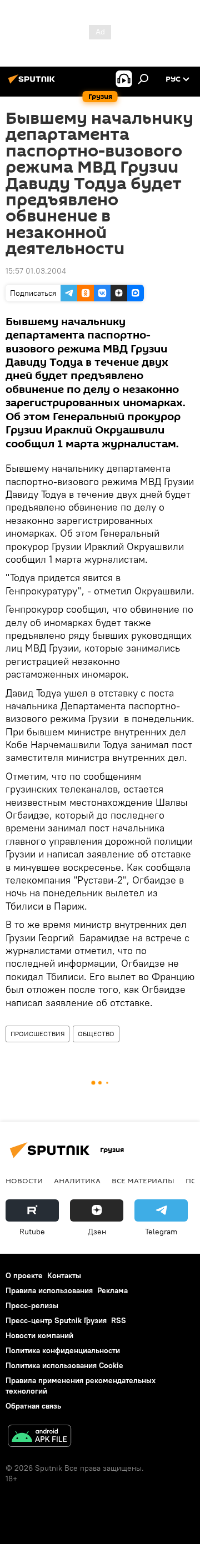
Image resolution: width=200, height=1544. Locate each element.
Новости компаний (39, 1335)
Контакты (64, 1275)
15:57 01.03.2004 (36, 271)
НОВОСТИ (24, 1180)
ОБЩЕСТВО (96, 1034)
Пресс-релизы (32, 1305)
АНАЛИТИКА (77, 1180)
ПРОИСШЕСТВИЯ (37, 1034)
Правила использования (49, 1290)
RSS (118, 1320)
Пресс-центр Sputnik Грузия (56, 1320)
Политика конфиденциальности (63, 1350)
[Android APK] (39, 1437)
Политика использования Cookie (64, 1365)
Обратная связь (33, 1406)
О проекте (24, 1275)
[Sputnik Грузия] (33, 83)
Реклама (112, 1290)
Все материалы (143, 1180)
